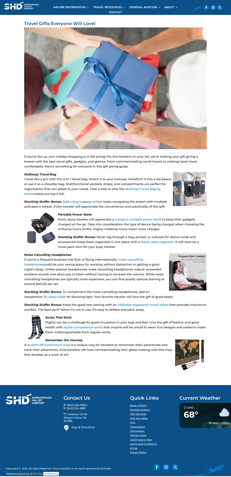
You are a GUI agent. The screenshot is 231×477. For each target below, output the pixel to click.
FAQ (132, 422)
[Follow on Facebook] (206, 7)
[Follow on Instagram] (213, 7)
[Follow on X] (220, 7)
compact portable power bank (138, 219)
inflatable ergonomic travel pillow (143, 305)
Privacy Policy (138, 452)
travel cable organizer (157, 242)
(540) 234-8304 (77, 405)
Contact (115, 12)
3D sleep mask (54, 297)
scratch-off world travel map (48, 345)
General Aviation (143, 7)
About (169, 7)
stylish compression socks (83, 327)
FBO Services (138, 414)
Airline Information (69, 7)
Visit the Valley (139, 418)
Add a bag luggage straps (82, 202)
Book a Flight (138, 405)
